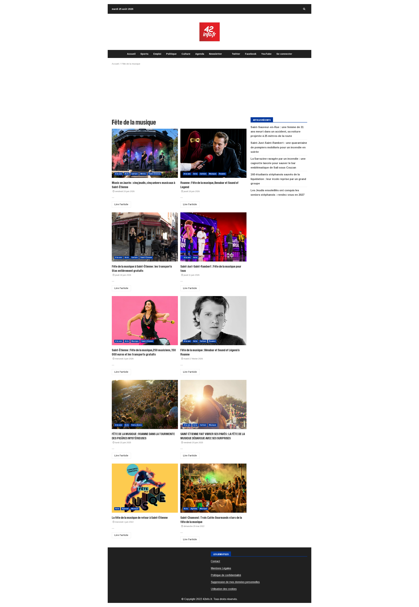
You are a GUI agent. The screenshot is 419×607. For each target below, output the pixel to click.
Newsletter (215, 54)
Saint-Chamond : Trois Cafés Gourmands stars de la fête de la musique (213, 488)
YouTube (266, 54)
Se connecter (284, 54)
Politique (171, 54)
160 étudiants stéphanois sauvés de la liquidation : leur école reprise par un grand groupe (278, 179)
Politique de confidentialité (226, 575)
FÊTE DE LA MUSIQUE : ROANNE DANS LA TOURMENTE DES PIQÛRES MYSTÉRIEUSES (145, 404)
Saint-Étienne (154, 174)
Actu (127, 174)
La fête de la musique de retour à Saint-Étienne (145, 488)
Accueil (131, 54)
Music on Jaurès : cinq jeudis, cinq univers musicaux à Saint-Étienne (145, 153)
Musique (212, 174)
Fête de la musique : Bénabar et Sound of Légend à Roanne (213, 320)
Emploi (157, 54)
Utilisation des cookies (224, 589)
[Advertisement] (209, 90)
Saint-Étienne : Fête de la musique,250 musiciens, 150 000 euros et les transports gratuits (145, 320)
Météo (143, 174)
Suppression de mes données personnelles (235, 582)
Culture (186, 54)
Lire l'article (121, 204)
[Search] (304, 9)
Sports (144, 54)
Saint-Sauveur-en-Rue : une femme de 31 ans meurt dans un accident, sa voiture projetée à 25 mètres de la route (277, 131)
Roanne (222, 174)
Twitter (236, 54)
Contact (215, 561)
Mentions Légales (221, 568)
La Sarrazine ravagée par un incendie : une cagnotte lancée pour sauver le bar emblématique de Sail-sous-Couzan (278, 163)
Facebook (250, 54)
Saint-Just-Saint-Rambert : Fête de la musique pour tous (213, 236)
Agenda (199, 54)
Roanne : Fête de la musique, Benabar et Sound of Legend (213, 153)
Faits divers (136, 425)
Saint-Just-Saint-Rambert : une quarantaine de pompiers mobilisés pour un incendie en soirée (279, 147)
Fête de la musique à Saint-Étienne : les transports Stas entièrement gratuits (145, 236)
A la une (118, 174)
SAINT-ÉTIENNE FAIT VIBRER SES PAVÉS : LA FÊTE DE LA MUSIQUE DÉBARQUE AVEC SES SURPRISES (213, 404)
